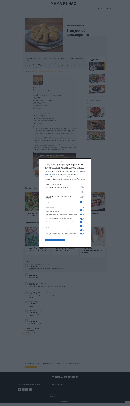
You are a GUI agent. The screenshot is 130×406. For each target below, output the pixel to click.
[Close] (88, 161)
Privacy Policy (73, 244)
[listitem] (65, 184)
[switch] (82, 187)
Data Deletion (57, 244)
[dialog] (65, 203)
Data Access (65, 244)
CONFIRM (55, 240)
